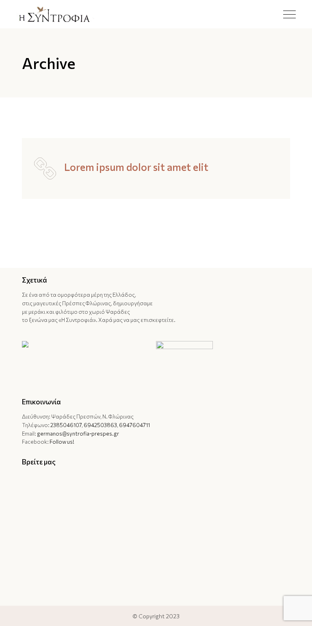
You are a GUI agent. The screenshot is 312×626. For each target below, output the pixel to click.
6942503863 (100, 425)
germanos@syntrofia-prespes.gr (78, 433)
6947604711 (134, 425)
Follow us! (62, 441)
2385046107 (66, 425)
